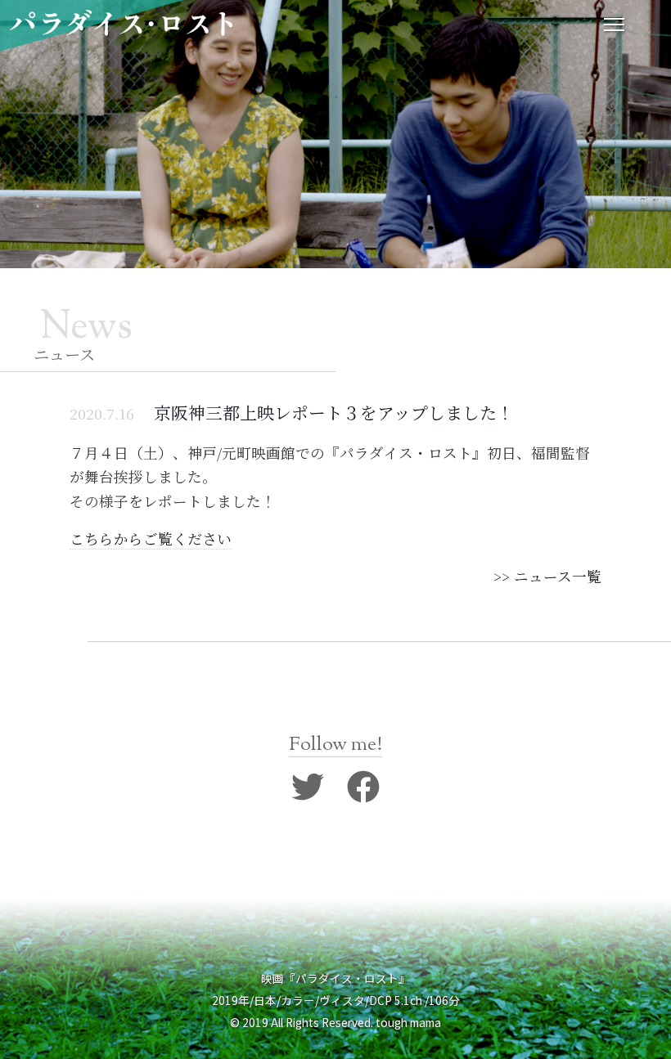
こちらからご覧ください (151, 538)
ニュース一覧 (557, 576)
